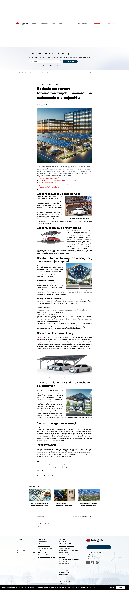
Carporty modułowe (56, 467)
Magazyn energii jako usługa (23, 557)
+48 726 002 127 (83, 23)
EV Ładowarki (94, 72)
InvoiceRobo (20, 554)
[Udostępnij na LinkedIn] (45, 476)
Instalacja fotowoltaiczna (64, 548)
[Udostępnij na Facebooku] (37, 476)
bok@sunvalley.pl (91, 556)
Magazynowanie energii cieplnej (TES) (46, 557)
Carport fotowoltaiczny (64, 561)
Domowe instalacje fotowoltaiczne (66, 546)
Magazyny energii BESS (43, 554)
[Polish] (112, 23)
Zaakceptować (120, 587)
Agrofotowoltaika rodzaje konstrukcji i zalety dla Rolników (88, 504)
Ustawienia (111, 587)
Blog (18, 546)
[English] (109, 23)
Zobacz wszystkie (95, 486)
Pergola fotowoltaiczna (64, 563)
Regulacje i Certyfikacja (81, 72)
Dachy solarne (62, 557)
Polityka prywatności (90, 587)
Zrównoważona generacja (44, 541)
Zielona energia (56, 464)
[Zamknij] (127, 587)
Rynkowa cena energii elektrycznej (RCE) (26, 552)
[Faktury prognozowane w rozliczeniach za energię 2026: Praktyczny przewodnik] (40, 495)
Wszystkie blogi (23, 72)
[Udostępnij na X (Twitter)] (41, 476)
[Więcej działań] (91, 84)
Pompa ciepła (62, 579)
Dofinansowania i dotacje (58, 72)
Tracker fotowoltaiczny (64, 570)
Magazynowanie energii (68, 464)
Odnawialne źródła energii (44, 464)
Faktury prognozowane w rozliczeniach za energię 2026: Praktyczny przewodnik (39, 504)
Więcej (102, 72)
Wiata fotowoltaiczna (63, 565)
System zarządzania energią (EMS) (45, 548)
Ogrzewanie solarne (63, 583)
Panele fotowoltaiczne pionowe (66, 572)
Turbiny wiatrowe (63, 577)
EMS (47, 72)
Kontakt (18, 543)
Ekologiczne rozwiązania (69, 467)
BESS (41, 72)
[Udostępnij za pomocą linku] (48, 476)
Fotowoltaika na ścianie (64, 554)
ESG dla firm (40, 550)
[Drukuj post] (52, 476)
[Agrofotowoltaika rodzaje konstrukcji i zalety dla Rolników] (89, 495)
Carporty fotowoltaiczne (43, 467)
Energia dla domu (63, 541)
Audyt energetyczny (42, 543)
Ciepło (70, 72)
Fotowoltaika (33, 72)
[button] (98, 547)
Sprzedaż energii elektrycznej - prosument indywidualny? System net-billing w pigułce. (64, 504)
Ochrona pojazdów (80, 464)
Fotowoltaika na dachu (64, 552)
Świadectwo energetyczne (44, 546)
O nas (18, 541)
